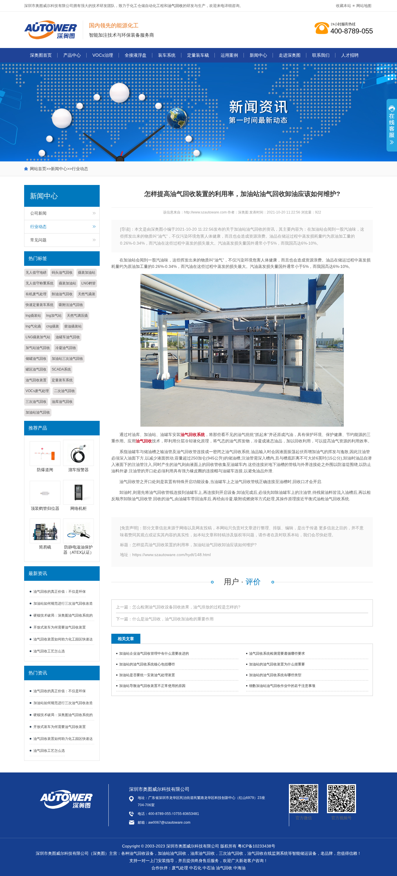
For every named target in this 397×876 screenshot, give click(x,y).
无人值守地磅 (36, 272)
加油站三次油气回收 (67, 359)
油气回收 (175, 5)
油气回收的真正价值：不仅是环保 (59, 592)
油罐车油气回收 (68, 337)
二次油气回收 (64, 391)
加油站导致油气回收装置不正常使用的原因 (152, 686)
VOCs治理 (102, 55)
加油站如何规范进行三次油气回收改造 (63, 603)
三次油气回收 (36, 402)
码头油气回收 (62, 272)
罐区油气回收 (36, 369)
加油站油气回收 (38, 412)
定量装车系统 (62, 380)
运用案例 (229, 55)
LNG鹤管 (88, 283)
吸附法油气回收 (71, 305)
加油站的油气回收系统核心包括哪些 (147, 664)
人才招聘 (350, 55)
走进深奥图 (290, 55)
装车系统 (167, 55)
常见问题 (38, 240)
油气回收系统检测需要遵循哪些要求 (277, 653)
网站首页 (38, 168)
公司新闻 (38, 213)
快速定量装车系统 (39, 305)
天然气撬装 (86, 294)
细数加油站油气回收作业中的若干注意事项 (282, 686)
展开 (392, 128)
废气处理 (180, 868)
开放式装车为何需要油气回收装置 (59, 627)
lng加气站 (54, 316)
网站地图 (363, 5)
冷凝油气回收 (65, 348)
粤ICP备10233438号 (256, 846)
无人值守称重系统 (39, 283)
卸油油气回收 (62, 294)
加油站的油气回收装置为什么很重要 (277, 664)
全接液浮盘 (135, 55)
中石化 (195, 868)
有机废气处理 (36, 294)
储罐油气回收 (36, 359)
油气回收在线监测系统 (267, 853)
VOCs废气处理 (37, 391)
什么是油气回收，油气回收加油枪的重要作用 (173, 619)
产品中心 (72, 55)
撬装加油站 (86, 272)
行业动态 (80, 168)
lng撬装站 (33, 316)
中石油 (209, 868)
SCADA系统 (61, 369)
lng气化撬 (33, 326)
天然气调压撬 (77, 316)
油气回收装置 (36, 380)
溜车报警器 (78, 469)
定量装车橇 (198, 55)
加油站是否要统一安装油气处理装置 (147, 675)
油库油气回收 (62, 402)
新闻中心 (258, 55)
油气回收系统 (192, 434)
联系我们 (321, 55)
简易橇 (45, 547)
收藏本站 (343, 5)
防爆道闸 (45, 469)
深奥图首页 (41, 55)
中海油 (239, 868)
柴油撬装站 (73, 326)
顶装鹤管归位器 (45, 508)
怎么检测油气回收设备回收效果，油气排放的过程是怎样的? (186, 607)
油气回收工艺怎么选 (49, 651)
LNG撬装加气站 (38, 337)
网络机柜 (78, 508)
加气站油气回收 (38, 348)
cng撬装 (52, 326)
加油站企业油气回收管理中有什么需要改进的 (154, 653)
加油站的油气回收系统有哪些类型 (275, 675)
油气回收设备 (141, 853)
